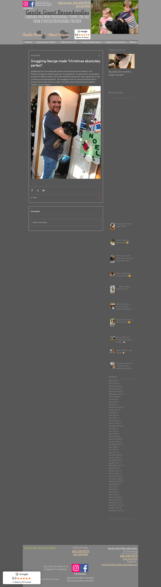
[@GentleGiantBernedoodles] (26, 4)
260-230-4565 (32, 559)
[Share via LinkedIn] (43, 190)
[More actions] (99, 55)
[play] (132, 2)
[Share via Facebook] (32, 190)
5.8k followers (28, 8)
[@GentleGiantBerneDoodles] (32, 4)
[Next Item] (131, 61)
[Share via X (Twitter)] (38, 190)
